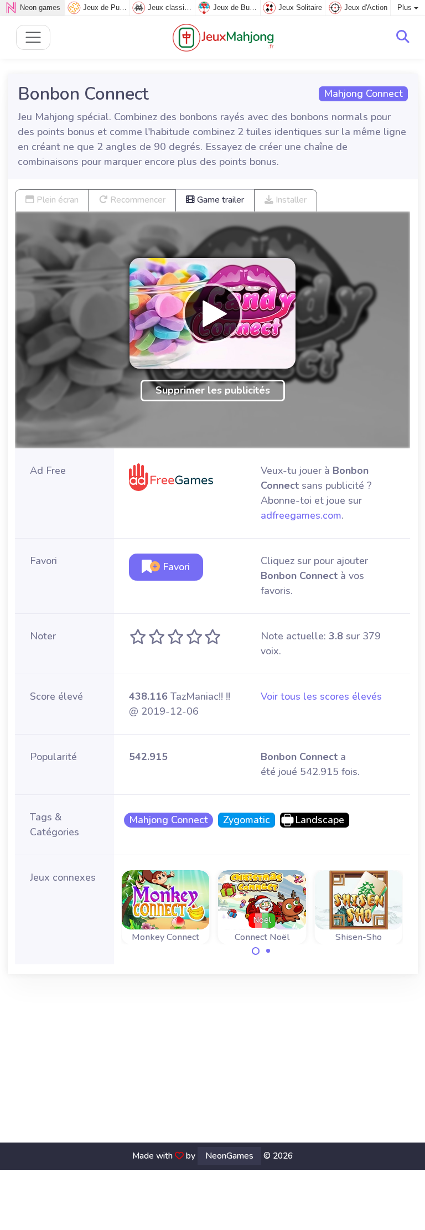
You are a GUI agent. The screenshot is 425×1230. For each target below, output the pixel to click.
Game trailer (219, 200)
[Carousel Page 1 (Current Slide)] (256, 951)
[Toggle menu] (33, 37)
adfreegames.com (301, 515)
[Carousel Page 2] (268, 951)
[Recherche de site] (403, 37)
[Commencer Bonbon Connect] (212, 313)
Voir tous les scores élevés (321, 696)
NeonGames (229, 1156)
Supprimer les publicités (213, 390)
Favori (175, 566)
